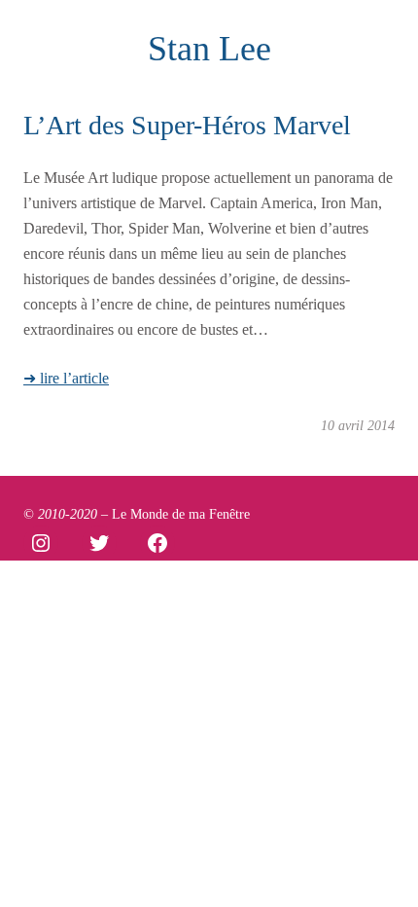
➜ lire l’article (66, 378)
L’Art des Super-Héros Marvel (187, 125)
